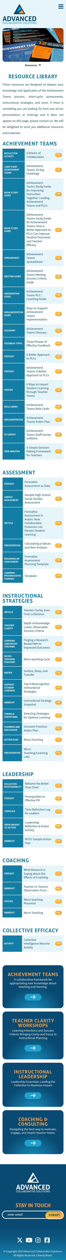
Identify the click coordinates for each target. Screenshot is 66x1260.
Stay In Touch (33, 1205)
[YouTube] (29, 1240)
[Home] (19, 15)
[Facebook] (47, 1240)
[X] (20, 1240)
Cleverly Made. (44, 1255)
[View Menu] (60, 6)
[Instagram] (38, 1240)
